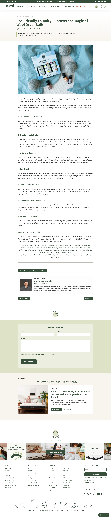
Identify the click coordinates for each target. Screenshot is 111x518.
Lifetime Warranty (31, 480)
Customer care (32, 465)
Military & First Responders (33, 485)
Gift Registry (30, 470)
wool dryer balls (27, 105)
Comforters (52, 487)
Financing (29, 477)
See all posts (68, 409)
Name (22, 331)
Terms (52, 510)
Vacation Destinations (9, 480)
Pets (64, 475)
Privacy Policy (92, 480)
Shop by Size (66, 487)
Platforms (65, 470)
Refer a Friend (7, 475)
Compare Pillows (53, 477)
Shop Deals (71, 1)
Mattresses (51, 468)
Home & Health (55, 6)
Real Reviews (7, 468)
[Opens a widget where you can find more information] (103, 515)
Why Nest (68, 6)
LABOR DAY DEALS (81, 6)
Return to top (55, 440)
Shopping (52, 465)
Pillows (51, 475)
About (6, 465)
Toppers (51, 490)
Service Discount (67, 480)
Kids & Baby (52, 480)
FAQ (28, 468)
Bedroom (65, 473)
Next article (88, 298)
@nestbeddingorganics (55, 452)
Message (23, 338)
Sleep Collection (67, 482)
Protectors (51, 482)
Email (58, 331)
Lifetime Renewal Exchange (33, 482)
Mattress (20, 6)
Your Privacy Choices (65, 510)
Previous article (24, 298)
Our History (7, 470)
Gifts (64, 477)
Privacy (57, 510)
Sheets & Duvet (53, 485)
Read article (56, 409)
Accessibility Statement (78, 510)
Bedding (30, 6)
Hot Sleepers (66, 485)
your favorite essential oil (26, 207)
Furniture (42, 6)
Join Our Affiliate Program (10, 477)
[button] (55, 435)
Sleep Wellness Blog (9, 482)
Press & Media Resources (10, 473)
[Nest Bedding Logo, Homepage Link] (10, 6)
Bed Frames (66, 468)
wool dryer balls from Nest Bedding (70, 255)
